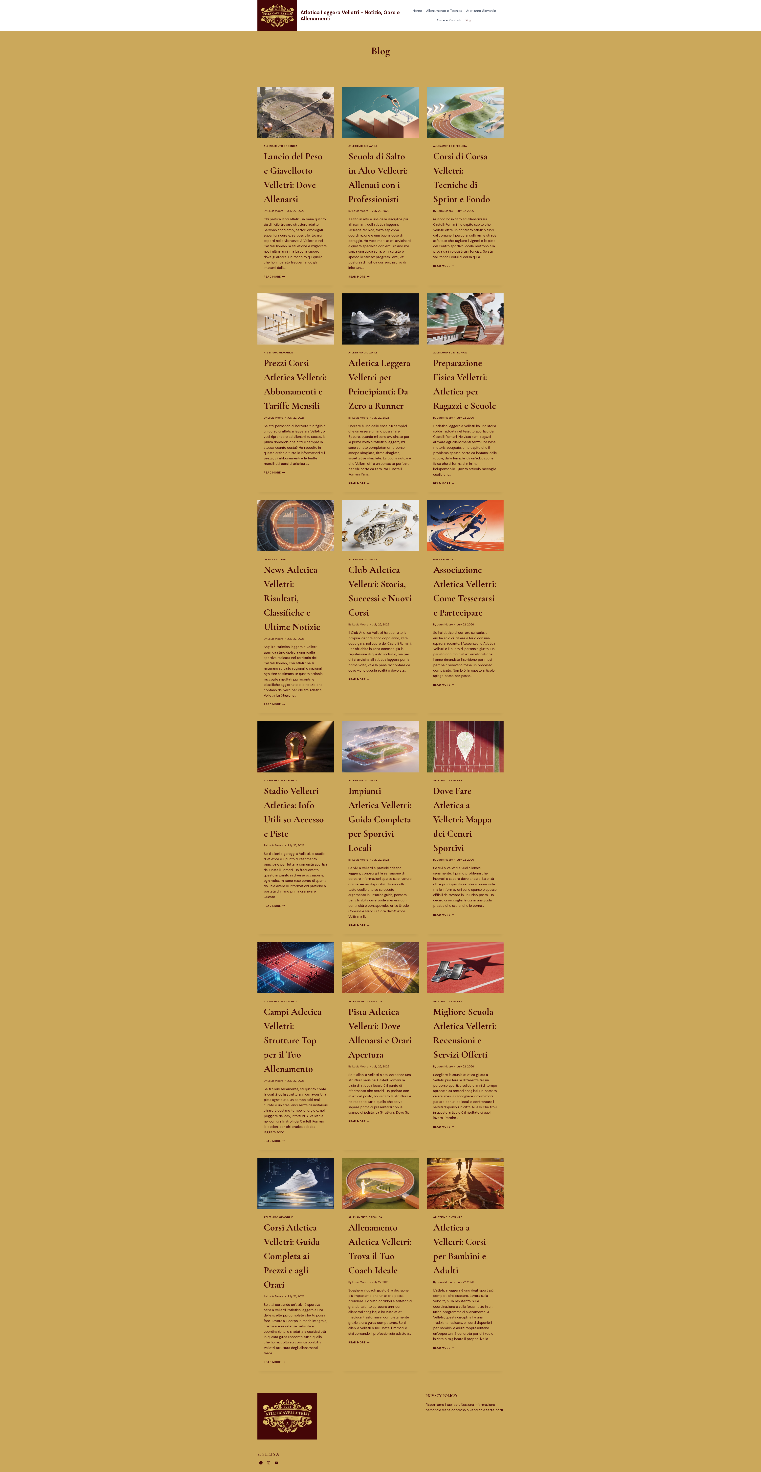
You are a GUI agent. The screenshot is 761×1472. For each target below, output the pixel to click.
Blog (468, 20)
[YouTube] (276, 1462)
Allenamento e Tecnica (444, 11)
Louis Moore (275, 211)
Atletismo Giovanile (481, 11)
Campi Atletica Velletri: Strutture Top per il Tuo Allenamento (292, 1040)
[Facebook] (260, 1462)
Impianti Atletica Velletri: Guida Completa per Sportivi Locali (379, 819)
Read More (274, 276)
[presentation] (295, 112)
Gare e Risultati (449, 20)
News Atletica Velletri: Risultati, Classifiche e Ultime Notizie (292, 598)
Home (417, 11)
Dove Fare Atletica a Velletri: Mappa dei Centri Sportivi (462, 819)
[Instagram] (268, 1462)
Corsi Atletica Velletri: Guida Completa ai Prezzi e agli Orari (291, 1256)
